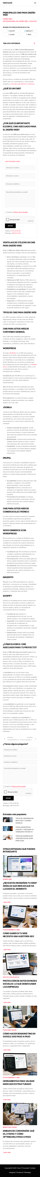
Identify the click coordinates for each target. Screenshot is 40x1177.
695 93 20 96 (16, 233)
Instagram (12, 1172)
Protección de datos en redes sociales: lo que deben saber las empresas (20, 984)
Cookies (32, 1168)
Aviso (19, 1168)
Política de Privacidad (21, 212)
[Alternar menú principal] (35, 3)
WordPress (12, 353)
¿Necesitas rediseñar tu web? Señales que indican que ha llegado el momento (20, 886)
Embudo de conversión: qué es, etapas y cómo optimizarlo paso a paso (18, 1134)
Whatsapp (27, 1172)
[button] (34, 43)
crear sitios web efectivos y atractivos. (22, 84)
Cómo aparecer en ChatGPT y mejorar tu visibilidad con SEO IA (25, 829)
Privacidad (25, 1168)
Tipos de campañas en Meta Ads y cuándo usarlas (24, 820)
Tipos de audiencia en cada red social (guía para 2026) (24, 838)
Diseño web (7, 19)
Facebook (20, 1172)
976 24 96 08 (16, 231)
